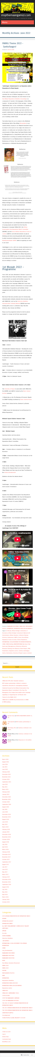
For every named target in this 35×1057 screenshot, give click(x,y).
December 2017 (6, 854)
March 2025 (5, 759)
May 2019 (4, 824)
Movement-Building (7, 648)
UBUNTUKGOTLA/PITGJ (7, 1012)
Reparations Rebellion (8, 980)
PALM (3, 960)
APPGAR (4, 930)
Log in (4, 1034)
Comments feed (6, 1039)
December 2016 (6, 879)
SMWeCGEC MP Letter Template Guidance (13, 680)
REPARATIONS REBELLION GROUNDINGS (23, 628)
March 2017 (5, 874)
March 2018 (5, 849)
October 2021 (6, 779)
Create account (6, 1031)
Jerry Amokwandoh (7, 950)
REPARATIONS (10, 628)
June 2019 (5, 822)
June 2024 (5, 764)
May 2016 (4, 892)
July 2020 (4, 809)
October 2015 (6, 902)
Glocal (19, 637)
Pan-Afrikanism (16, 648)
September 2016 (6, 884)
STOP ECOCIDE (6, 995)
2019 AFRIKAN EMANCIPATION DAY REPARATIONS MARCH (16, 916)
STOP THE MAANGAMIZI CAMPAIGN (10, 998)
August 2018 (5, 842)
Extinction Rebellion (7, 938)
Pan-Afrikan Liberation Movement (11, 963)
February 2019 (6, 829)
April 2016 (5, 894)
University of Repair (10, 389)
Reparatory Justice (13, 650)
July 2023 (4, 767)
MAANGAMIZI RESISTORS (8, 958)
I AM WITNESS (5, 940)
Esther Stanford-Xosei (26, 399)
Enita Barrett (11, 721)
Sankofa (21, 650)
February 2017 (6, 877)
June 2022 (5, 769)
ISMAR (3, 644)
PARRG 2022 (22, 626)
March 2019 (5, 827)
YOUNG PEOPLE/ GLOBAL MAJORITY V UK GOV (13, 1017)
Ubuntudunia (9, 653)
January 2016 (5, 899)
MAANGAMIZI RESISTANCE (13, 626)
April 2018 (5, 847)
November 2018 (6, 837)
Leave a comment (27, 653)
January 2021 (5, 794)
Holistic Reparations (22, 639)
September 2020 (6, 804)
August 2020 (5, 807)
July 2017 (4, 867)
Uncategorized (6, 1015)
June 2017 (5, 869)
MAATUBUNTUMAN (18, 644)
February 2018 (6, 852)
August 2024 (5, 762)
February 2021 (6, 792)
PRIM (29, 648)
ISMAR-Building (9, 644)
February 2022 (6, 772)
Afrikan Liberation (14, 635)
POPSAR (4, 970)
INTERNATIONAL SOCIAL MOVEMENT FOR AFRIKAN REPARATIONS (16, 642)
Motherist (24, 646)
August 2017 (5, 864)
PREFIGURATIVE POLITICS (8, 973)
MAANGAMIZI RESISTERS (8, 955)
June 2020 (5, 812)
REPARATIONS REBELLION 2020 (10, 983)
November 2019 (6, 817)
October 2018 (6, 839)
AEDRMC (4, 918)
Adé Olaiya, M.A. (12, 727)
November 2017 (6, 857)
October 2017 (6, 859)
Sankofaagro (26, 650)
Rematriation (23, 123)
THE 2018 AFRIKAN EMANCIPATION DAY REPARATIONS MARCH (17, 1010)
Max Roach (25, 644)
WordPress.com (6, 1041)
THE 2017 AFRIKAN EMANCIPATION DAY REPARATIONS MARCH (17, 1007)
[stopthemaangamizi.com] (17, 12)
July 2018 (4, 844)
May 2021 (4, 787)
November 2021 (6, 777)
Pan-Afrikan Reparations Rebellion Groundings (14, 99)
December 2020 (6, 797)
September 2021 (6, 782)
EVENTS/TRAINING (6, 935)
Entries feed (5, 1036)
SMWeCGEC (5, 990)
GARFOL (16, 637)
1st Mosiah (8, 630)
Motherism (18, 646)
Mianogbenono (12, 646)
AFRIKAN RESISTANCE (7, 923)
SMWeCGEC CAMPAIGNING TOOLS (10, 993)
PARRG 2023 (5, 968)
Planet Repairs (23, 648)
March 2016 (5, 897)
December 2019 (6, 814)
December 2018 (6, 834)
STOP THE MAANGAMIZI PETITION (10, 1000)
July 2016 (4, 889)
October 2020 (6, 802)
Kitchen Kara (11, 715)
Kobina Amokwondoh (10, 472)
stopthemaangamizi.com (16, 15)
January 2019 (5, 832)
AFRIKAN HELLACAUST (7, 921)
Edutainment (10, 637)
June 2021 (5, 784)
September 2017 (6, 862)
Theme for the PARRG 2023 (9, 697)
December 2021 (6, 774)
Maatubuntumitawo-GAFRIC (9, 240)
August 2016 (5, 887)
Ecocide (4, 933)
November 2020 (6, 799)
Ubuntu (4, 653)
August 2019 (5, 819)
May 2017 (4, 872)
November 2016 (6, 882)
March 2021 (5, 789)
